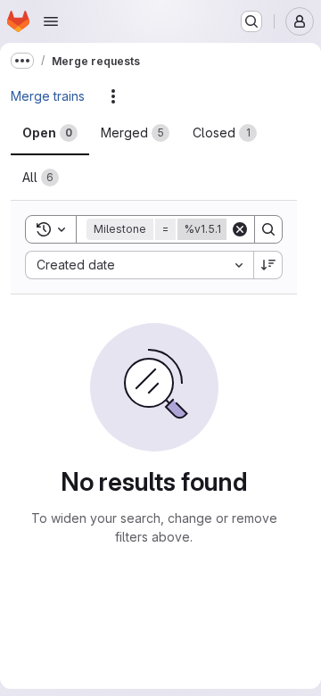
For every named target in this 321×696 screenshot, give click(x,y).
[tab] (50, 133)
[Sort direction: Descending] (268, 265)
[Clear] (240, 229)
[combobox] (139, 265)
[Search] (268, 229)
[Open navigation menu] (51, 21)
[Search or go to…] (251, 21)
